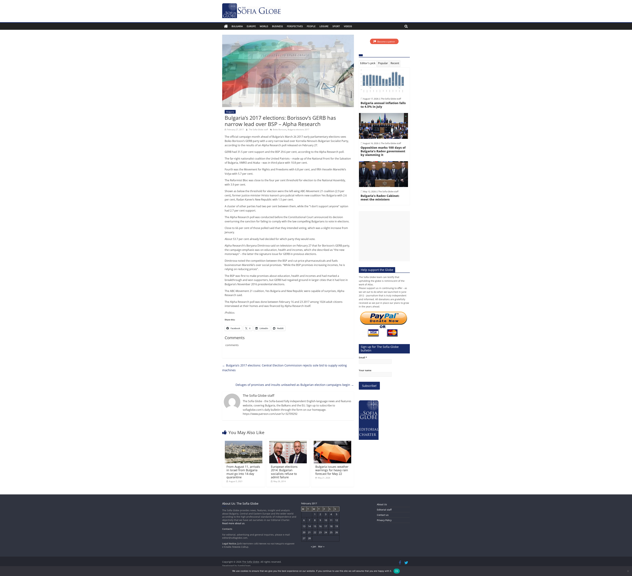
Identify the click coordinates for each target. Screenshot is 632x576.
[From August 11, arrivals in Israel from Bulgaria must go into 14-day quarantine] (243, 443)
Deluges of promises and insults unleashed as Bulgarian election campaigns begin (295, 385)
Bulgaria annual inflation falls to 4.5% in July (383, 105)
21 (309, 532)
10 (325, 520)
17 (325, 526)
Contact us (383, 514)
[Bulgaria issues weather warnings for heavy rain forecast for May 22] (332, 443)
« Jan (313, 546)
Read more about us (233, 523)
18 (331, 526)
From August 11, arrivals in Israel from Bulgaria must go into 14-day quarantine (243, 472)
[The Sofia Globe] (226, 26)
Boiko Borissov (279, 129)
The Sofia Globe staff (258, 129)
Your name (365, 370)
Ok (396, 571)
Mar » (321, 546)
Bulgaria (237, 26)
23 (320, 532)
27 (304, 538)
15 (315, 526)
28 (309, 538)
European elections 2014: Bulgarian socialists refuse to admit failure (284, 472)
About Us (382, 504)
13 (304, 526)
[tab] (368, 64)
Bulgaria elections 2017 (298, 129)
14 (309, 526)
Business (277, 26)
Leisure (324, 26)
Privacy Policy (384, 520)
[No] (628, 571)
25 (331, 532)
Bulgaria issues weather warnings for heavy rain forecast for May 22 (331, 470)
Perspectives (295, 26)
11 (331, 520)
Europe (251, 26)
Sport (336, 26)
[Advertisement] (384, 236)
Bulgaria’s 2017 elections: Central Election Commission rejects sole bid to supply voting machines (284, 367)
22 (315, 532)
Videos (348, 26)
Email (363, 357)
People (311, 26)
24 (325, 532)
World (264, 26)
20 (304, 532)
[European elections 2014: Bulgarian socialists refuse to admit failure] (288, 443)
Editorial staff (384, 509)
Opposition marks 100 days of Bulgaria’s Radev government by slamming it (383, 151)
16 (320, 526)
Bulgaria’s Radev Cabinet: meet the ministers (380, 197)
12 (336, 520)
